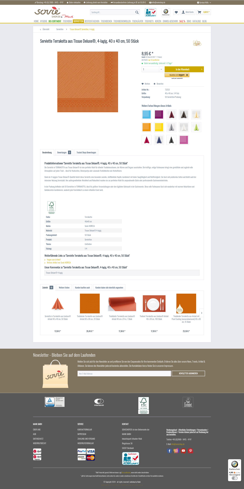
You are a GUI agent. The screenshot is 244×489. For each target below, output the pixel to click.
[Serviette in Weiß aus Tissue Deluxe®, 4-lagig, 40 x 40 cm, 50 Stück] (184, 127)
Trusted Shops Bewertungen (86, 152)
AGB (34, 434)
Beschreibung (47, 152)
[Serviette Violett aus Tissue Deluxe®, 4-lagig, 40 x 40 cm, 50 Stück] (184, 140)
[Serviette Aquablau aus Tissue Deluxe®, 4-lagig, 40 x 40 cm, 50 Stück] (147, 114)
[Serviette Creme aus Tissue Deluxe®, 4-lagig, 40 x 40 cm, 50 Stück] (196, 114)
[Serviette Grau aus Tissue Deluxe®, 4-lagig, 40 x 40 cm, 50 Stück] (171, 127)
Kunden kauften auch (82, 287)
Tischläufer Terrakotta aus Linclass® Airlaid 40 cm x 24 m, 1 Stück (122, 317)
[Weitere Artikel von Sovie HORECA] (197, 44)
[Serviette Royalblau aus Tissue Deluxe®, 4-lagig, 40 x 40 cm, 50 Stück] (159, 140)
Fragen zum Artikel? (53, 259)
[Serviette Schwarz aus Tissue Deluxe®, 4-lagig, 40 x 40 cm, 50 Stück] (171, 140)
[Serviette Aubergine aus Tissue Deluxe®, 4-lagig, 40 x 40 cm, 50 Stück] (159, 114)
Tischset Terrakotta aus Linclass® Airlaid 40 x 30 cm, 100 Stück (154, 317)
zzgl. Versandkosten (153, 60)
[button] (177, 76)
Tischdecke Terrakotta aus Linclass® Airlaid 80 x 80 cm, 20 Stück (90, 317)
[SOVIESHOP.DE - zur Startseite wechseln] (53, 12)
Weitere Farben (64, 287)
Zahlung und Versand (86, 438)
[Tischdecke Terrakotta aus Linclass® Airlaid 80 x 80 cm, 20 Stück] (90, 303)
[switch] (235, 478)
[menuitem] (115, 10)
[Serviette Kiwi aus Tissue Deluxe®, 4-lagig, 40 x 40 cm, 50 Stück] (196, 127)
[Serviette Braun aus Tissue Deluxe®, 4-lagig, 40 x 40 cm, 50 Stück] (184, 114)
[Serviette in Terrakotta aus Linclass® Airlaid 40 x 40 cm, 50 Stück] (57, 303)
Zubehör (47, 287)
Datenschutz (38, 438)
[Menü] (239, 461)
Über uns (36, 429)
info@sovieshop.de (158, 2)
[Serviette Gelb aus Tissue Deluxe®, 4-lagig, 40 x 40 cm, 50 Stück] (159, 127)
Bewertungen (63, 152)
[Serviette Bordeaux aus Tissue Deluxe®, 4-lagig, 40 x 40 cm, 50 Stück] (171, 114)
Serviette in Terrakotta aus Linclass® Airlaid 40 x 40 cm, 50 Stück (58, 317)
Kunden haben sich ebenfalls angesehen (109, 287)
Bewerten (159, 83)
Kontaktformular (85, 429)
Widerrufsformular (86, 443)
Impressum (82, 434)
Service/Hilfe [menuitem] (204, 2)
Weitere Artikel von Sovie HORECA (58, 262)
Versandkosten (126, 472)
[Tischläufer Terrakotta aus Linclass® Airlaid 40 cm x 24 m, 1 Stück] (122, 303)
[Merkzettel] (176, 12)
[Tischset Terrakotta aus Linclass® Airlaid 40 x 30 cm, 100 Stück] (154, 303)
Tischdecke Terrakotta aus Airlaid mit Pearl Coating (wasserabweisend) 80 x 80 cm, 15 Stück (186, 319)
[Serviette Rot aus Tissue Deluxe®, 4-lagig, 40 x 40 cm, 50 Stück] (147, 140)
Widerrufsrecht (39, 443)
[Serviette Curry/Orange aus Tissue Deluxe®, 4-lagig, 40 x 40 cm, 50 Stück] (147, 127)
